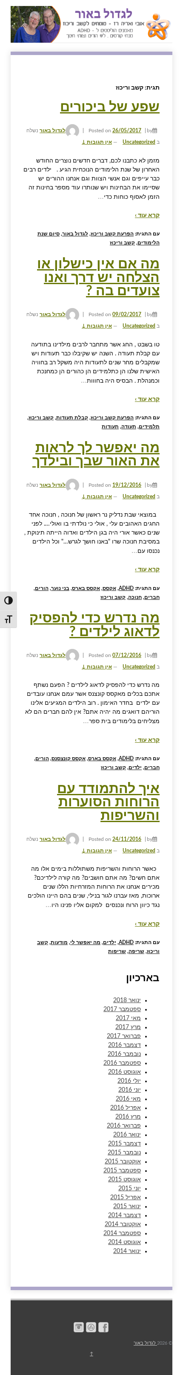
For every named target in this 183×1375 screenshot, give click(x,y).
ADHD (126, 588)
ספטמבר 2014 (122, 1233)
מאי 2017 (128, 1018)
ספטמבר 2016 (122, 1063)
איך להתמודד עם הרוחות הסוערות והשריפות (108, 802)
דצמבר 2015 (124, 1144)
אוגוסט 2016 (124, 1072)
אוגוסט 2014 (124, 1242)
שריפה (136, 951)
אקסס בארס (86, 588)
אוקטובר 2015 (123, 1162)
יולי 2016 (129, 1081)
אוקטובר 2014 (123, 1224)
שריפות (117, 951)
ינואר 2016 (127, 1135)
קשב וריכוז (122, 242)
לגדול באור (53, 130)
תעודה (128, 426)
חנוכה (135, 597)
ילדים (135, 767)
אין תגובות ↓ (97, 142)
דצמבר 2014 (124, 1215)
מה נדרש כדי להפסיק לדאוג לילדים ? (94, 625)
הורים (42, 588)
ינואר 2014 (127, 1251)
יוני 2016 (129, 1090)
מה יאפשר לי (85, 942)
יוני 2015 (129, 1189)
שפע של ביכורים (110, 107)
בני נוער (60, 588)
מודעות (59, 942)
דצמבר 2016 (124, 1045)
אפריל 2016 (125, 1108)
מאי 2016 (128, 1099)
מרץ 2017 (128, 1027)
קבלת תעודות (72, 417)
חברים (152, 597)
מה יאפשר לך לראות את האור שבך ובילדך (96, 455)
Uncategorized (139, 142)
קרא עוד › (147, 215)
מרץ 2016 (128, 1117)
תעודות (110, 426)
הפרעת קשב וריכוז (112, 233)
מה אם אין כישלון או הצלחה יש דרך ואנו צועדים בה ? (98, 278)
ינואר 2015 (127, 1206)
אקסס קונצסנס (68, 758)
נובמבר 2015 (124, 1153)
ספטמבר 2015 (122, 1171)
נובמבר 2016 (124, 1054)
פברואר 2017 (124, 1036)
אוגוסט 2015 (124, 1180)
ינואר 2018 (127, 1000)
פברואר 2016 (124, 1126)
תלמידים (149, 426)
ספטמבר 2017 (122, 1009)
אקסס (109, 588)
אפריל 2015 (125, 1198)
